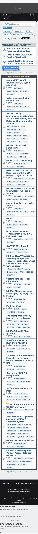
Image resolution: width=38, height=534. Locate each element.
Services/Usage (18, 34)
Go (18, 520)
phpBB (13, 496)
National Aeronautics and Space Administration (19, 491)
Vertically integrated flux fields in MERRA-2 (20, 405)
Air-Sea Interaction (20, 394)
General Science (13, 132)
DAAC (28, 31)
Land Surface (12, 157)
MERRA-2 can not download (20, 440)
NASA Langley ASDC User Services (22, 489)
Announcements (13, 126)
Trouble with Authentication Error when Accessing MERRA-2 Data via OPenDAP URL (20, 359)
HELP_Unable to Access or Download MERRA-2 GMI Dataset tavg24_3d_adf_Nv (19, 173)
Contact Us (19, 495)
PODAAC (26, 400)
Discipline (18, 31)
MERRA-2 (10, 94)
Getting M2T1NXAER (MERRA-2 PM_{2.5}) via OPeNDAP (18, 83)
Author (5, 38)
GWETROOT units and (17, 246)
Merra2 (9, 218)
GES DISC (24, 91)
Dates (30, 34)
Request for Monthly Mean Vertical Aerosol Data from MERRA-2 (19, 453)
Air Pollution (18, 88)
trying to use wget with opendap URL (17, 99)
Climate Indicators (24, 431)
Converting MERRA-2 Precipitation (16, 374)
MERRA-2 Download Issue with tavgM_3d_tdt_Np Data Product (20, 293)
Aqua (23, 126)
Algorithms (11, 428)
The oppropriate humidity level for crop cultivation (18, 317)
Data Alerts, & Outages (22, 44)
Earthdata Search (20, 249)
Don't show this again (8, 23)
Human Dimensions (14, 135)
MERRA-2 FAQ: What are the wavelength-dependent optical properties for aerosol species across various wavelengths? (20, 261)
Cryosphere (11, 434)
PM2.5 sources (13, 306)
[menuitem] (17, 483)
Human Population (23, 349)
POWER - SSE (22, 252)
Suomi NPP (11, 141)
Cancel (12, 520)
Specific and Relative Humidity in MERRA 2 (16, 341)
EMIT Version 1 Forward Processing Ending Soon (18, 49)
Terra (19, 141)
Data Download (12, 91)
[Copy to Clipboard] (0, 532)
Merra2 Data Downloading (19, 160)
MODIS (16, 138)
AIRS (16, 321)
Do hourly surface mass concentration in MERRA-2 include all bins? (19, 234)
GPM (32, 212)
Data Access (18, 151)
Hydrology (27, 284)
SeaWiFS (24, 138)
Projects (6, 34)
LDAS (9, 287)
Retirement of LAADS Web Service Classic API (20, 56)
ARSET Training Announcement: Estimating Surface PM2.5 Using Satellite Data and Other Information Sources (21, 118)
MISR (9, 138)
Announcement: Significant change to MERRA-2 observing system (19, 419)
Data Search (11, 464)
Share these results (10, 70)
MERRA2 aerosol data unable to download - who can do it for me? (20, 191)
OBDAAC (10, 400)
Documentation (12, 272)
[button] (18, 73)
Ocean (18, 400)
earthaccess (21, 184)
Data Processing (24, 269)
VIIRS (26, 141)
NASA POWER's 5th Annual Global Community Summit (20, 62)
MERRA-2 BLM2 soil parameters (16, 146)
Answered (7, 31)
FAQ (21, 272)
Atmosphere (18, 104)
